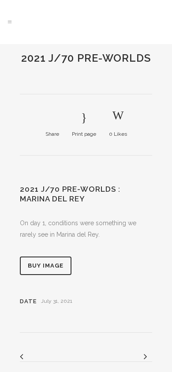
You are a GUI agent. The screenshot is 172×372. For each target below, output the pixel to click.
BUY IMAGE (46, 265)
